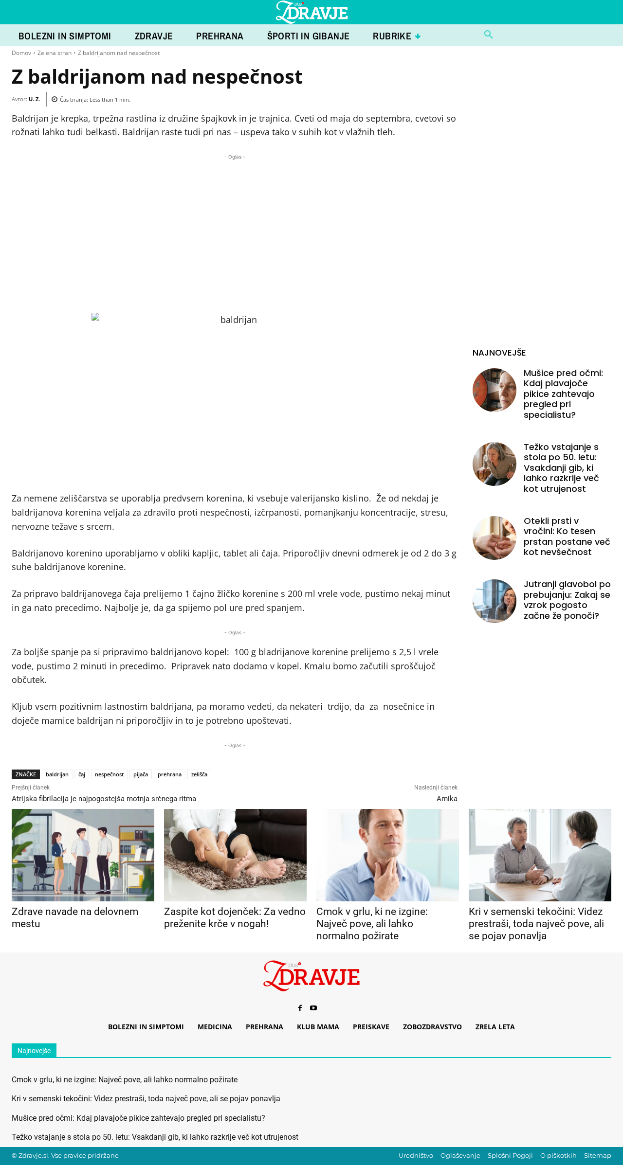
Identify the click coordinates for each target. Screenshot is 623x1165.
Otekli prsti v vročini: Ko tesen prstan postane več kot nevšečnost (567, 536)
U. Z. (34, 99)
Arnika (447, 798)
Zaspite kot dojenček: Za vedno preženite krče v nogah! (235, 918)
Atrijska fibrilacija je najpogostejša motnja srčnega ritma (104, 798)
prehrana (170, 774)
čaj (81, 774)
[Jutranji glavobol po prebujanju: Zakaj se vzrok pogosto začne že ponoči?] (494, 601)
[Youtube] (313, 1008)
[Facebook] (300, 1008)
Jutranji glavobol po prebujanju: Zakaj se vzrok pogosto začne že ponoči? (567, 600)
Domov (21, 53)
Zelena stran (54, 53)
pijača (140, 774)
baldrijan (57, 774)
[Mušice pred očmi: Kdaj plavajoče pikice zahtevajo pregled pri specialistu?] (494, 390)
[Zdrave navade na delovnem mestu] (83, 855)
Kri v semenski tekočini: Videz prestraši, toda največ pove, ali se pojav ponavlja (536, 924)
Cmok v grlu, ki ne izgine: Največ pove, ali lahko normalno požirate (372, 924)
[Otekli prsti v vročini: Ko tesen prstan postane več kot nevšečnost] (494, 538)
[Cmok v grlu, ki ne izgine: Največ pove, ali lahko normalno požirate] (387, 855)
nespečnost (109, 774)
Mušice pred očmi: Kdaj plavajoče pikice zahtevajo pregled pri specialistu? (563, 394)
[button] (488, 35)
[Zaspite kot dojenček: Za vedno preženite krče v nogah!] (235, 855)
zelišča (199, 774)
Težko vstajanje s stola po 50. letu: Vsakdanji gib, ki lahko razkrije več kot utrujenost (561, 468)
